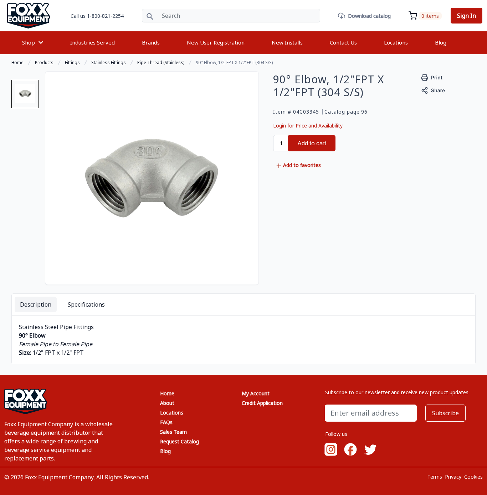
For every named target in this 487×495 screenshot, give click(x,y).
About (167, 403)
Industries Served (92, 42)
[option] (25, 97)
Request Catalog (179, 441)
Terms (434, 476)
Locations (396, 42)
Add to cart (311, 143)
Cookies (473, 476)
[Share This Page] (433, 89)
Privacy (453, 476)
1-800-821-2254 (105, 15)
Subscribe (445, 413)
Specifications (86, 304)
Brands (151, 42)
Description (35, 304)
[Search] (150, 15)
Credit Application (262, 403)
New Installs (287, 42)
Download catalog (369, 15)
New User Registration (216, 42)
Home (167, 393)
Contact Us (343, 42)
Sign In (466, 16)
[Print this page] (432, 76)
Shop (28, 42)
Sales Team (173, 431)
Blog (440, 42)
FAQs (166, 422)
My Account (256, 393)
